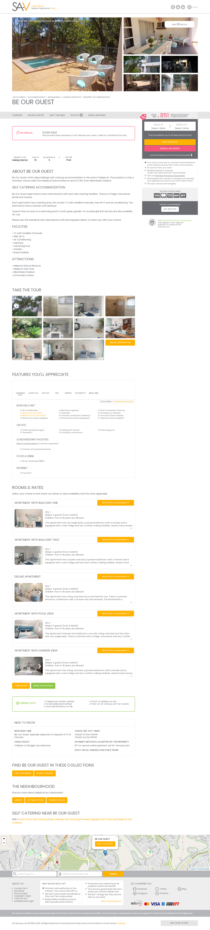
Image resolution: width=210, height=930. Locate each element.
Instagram (142, 893)
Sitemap (121, 923)
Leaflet (193, 869)
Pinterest (164, 893)
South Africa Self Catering (33, 819)
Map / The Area (57, 115)
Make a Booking (97, 115)
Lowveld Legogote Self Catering (98, 819)
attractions (35, 800)
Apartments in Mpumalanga (65, 21)
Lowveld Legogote (72, 97)
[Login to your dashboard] (178, 7)
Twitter (163, 889)
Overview (17, 115)
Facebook (142, 889)
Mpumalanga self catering (49, 177)
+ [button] (4, 838)
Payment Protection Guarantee (170, 175)
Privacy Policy (21, 893)
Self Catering (22, 773)
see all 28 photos (120, 342)
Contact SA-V (21, 888)
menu (189, 7)
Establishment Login (24, 901)
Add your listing (179, 923)
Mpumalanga (54, 97)
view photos (179, 24)
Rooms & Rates (36, 115)
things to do (57, 800)
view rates (21, 685)
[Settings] (183, 7)
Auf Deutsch (170, 209)
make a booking (43, 685)
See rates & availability (115, 502)
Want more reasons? (111, 901)
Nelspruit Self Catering (25, 21)
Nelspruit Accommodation (97, 97)
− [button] (4, 843)
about (18, 800)
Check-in (158, 125)
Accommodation (36, 97)
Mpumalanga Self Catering (64, 819)
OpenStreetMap (203, 869)
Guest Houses (44, 773)
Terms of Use (20, 898)
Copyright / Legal (22, 896)
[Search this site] (173, 7)
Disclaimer (19, 891)
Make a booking (105, 844)
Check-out (181, 125)
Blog (184, 889)
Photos (75, 115)
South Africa (19, 97)
